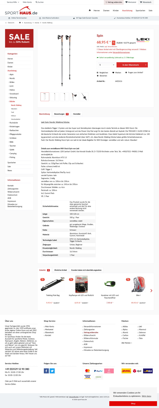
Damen (10, 63)
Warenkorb (49, 332)
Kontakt (11, 186)
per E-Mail (13, 381)
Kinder (10, 67)
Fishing (12, 157)
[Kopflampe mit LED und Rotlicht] (81, 284)
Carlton (125, 335)
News (10, 171)
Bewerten (103, 76)
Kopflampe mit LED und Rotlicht (81, 295)
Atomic (125, 332)
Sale (9, 167)
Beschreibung (44, 114)
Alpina (125, 329)
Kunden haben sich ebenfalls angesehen (86, 270)
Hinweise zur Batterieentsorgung (15, 205)
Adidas (125, 327)
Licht (11, 86)
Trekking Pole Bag (53, 295)
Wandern (14, 109)
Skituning (13, 98)
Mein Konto (49, 327)
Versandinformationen (92, 327)
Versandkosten (74, 397)
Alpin (11, 75)
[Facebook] (46, 370)
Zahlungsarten (13, 189)
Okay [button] (133, 404)
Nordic (12, 78)
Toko (141, 338)
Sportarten (12, 163)
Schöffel (142, 335)
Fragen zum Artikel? (135, 73)
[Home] (90, 10)
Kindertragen (14, 127)
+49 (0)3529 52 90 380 (17, 369)
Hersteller (76, 114)
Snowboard (14, 94)
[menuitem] (146, 2)
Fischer (125, 338)
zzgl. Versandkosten (110, 46)
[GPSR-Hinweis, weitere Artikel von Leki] (143, 40)
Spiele (11, 150)
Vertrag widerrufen (91, 332)
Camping (12, 154)
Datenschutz (12, 195)
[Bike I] (138, 284)
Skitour (13, 116)
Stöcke (12, 101)
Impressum (12, 201)
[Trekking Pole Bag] (53, 284)
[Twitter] (52, 370)
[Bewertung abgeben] (116, 39)
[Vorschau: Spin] (44, 96)
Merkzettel (49, 329)
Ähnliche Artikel (60, 270)
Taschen (12, 146)
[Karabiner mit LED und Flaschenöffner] (110, 284)
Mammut (142, 329)
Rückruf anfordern (52, 18)
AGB (9, 198)
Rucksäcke (13, 123)
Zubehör (44, 270)
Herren (10, 59)
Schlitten (12, 138)
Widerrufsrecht (13, 192)
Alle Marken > (126, 343)
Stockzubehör (15, 119)
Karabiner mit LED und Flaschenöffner (110, 297)
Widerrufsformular (91, 338)
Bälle (11, 142)
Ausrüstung (12, 71)
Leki (140, 327)
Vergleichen (103, 73)
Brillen (11, 82)
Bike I (138, 295)
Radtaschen (14, 130)
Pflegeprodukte (15, 134)
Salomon (142, 332)
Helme (12, 90)
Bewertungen (61, 114)
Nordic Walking (16, 105)
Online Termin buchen (19, 18)
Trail (12, 112)
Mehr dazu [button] (146, 396)
